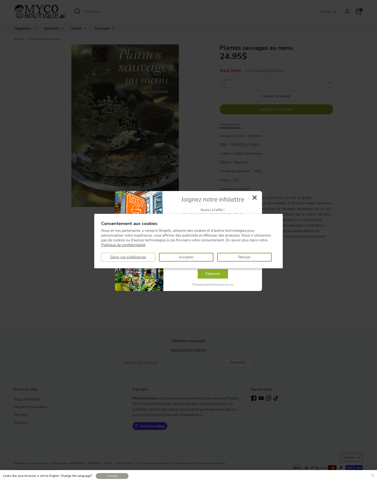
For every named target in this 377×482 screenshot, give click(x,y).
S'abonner (212, 273)
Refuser (244, 256)
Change (112, 476)
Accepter (186, 256)
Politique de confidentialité (123, 244)
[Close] (372, 474)
